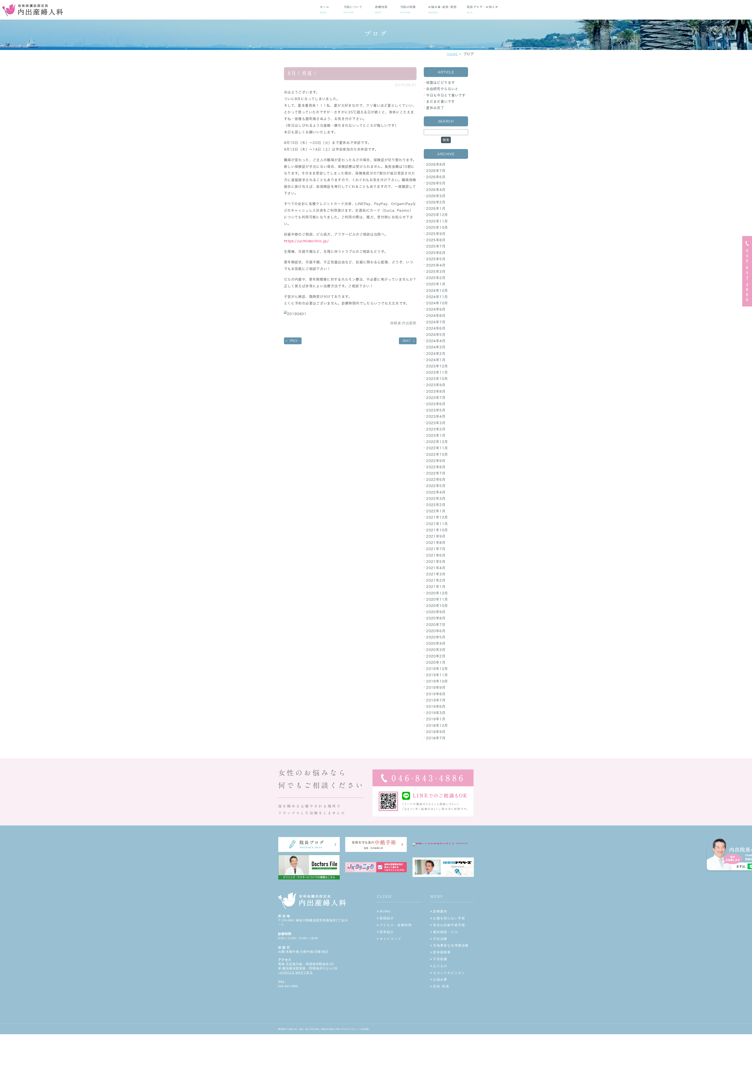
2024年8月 (436, 315)
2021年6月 (436, 555)
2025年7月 (436, 246)
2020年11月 (437, 599)
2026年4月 (436, 189)
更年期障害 (442, 952)
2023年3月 (436, 423)
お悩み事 (440, 979)
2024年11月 (437, 296)
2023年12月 (437, 366)
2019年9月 (436, 687)
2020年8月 (436, 618)
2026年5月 (436, 183)
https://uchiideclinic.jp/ (306, 241)
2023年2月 (436, 429)
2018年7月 (436, 738)
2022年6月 (436, 479)
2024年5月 (436, 334)
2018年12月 (437, 725)
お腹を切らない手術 (449, 918)
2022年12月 (437, 441)
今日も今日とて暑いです (445, 95)
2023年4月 (436, 416)
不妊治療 (440, 938)
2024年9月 (436, 309)
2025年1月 (436, 284)
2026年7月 (436, 170)
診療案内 (440, 911)
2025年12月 (437, 214)
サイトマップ (390, 938)
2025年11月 (437, 221)
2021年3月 (436, 574)
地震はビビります (440, 82)
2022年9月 (436, 460)
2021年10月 (437, 530)
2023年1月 (436, 435)
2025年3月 (436, 271)
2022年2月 (436, 504)
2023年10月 (437, 378)
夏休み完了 (435, 107)
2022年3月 (436, 498)
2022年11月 (437, 448)
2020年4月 (436, 643)
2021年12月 (437, 517)
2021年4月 (436, 567)
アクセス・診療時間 (396, 925)
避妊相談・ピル (445, 932)
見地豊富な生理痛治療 (451, 945)
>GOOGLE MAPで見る (295, 972)
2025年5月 (436, 259)
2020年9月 (436, 612)
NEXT (407, 340)
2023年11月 (437, 372)
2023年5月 (436, 410)
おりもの (440, 966)
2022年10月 (437, 454)
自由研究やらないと (442, 88)
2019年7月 (436, 700)
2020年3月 (436, 649)
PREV (294, 340)
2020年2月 (436, 656)
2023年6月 (436, 404)
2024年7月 (436, 322)
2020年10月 (437, 605)
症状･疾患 (441, 986)
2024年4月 (436, 341)
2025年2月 (436, 277)
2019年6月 (436, 706)
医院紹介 (387, 918)
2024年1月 (436, 360)
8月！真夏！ (303, 73)
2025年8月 (436, 240)
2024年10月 (437, 303)
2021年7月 (436, 549)
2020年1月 (436, 662)
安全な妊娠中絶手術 (449, 925)
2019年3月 (436, 712)
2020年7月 (436, 624)
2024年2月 (436, 353)
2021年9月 (436, 536)
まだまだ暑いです (440, 101)
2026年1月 (436, 208)
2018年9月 (436, 731)
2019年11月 (437, 675)
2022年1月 (436, 511)
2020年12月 (437, 593)
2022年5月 (436, 485)
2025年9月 (436, 233)
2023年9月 (436, 385)
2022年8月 (436, 467)
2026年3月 (436, 196)
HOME (452, 54)
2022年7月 (436, 473)
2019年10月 (437, 681)
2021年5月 (436, 561)
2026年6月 (436, 177)
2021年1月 (436, 586)
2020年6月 (436, 631)
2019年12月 (437, 668)
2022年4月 (436, 492)
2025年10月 (437, 227)
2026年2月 (436, 202)
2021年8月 (436, 542)
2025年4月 (436, 265)
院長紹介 (387, 932)
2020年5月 (436, 637)
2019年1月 (436, 719)
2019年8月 (436, 694)
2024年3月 (436, 347)
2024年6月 (436, 328)
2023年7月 (436, 397)
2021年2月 (436, 580)
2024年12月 (437, 290)
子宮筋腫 (440, 959)
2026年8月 (436, 164)
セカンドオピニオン (449, 972)
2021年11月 (437, 523)
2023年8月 (436, 391)
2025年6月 (436, 252)
